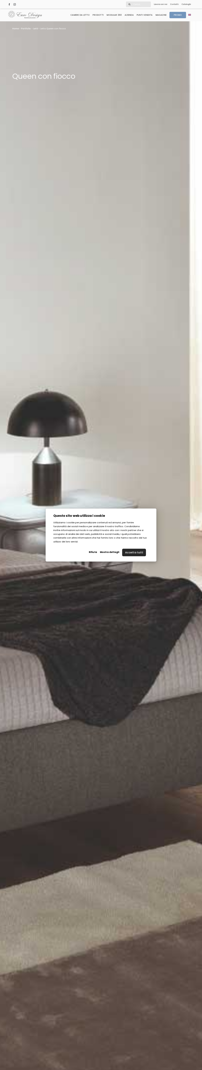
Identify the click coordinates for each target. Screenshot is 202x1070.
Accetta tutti (134, 552)
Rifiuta (93, 552)
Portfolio (26, 28)
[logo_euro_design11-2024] (25, 11)
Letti (35, 28)
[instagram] (14, 4)
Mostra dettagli (109, 552)
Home (15, 28)
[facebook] (9, 4)
